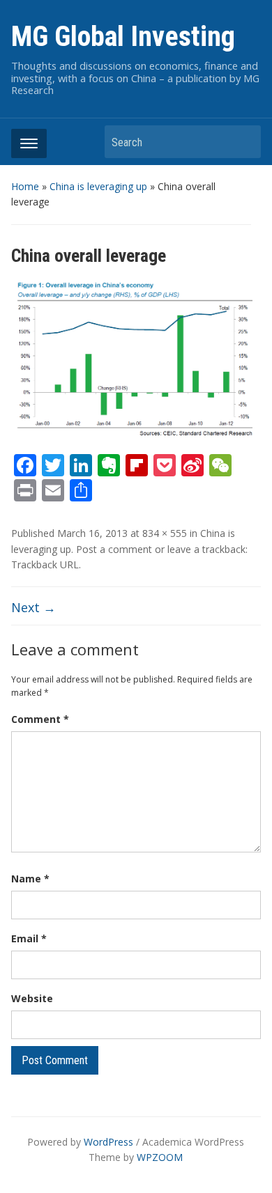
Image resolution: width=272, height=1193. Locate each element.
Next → (33, 607)
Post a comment (114, 549)
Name (30, 878)
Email (29, 938)
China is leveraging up (98, 186)
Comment (40, 719)
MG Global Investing (123, 36)
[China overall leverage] (136, 358)
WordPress (108, 1141)
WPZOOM (160, 1157)
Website (32, 998)
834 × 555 (164, 533)
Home (25, 186)
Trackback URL (45, 564)
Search (243, 141)
